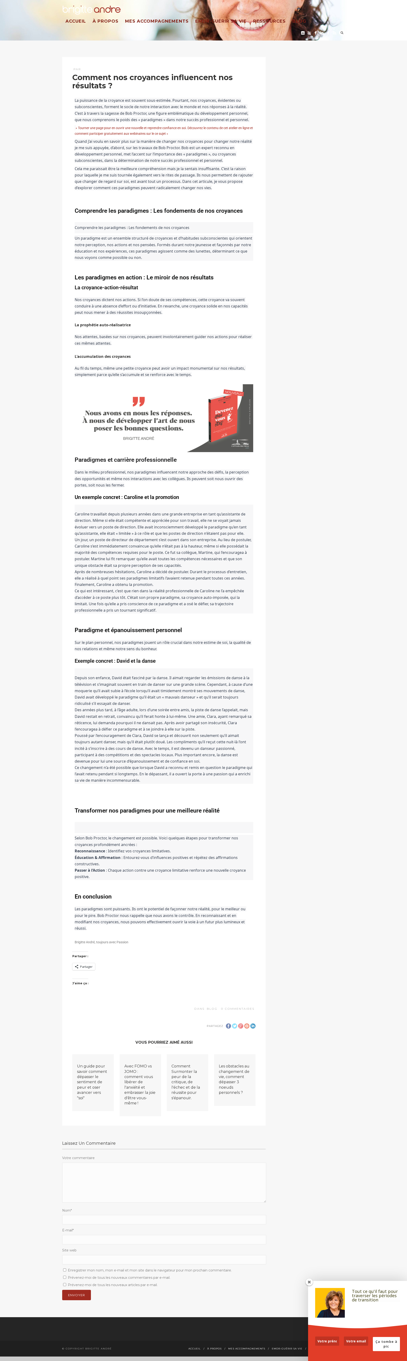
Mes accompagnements (157, 21)
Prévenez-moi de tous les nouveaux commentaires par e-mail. (119, 1277)
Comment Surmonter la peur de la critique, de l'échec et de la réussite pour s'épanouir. (185, 1082)
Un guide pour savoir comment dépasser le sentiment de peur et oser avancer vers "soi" (92, 1082)
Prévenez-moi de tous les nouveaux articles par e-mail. (113, 1285)
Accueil (75, 21)
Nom (67, 1210)
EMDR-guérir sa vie (221, 21)
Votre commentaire (78, 1158)
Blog (299, 21)
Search (342, 33)
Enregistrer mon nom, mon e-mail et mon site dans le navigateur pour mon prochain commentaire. (150, 1270)
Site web (69, 1250)
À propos (105, 21)
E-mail (68, 1230)
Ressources (269, 21)
